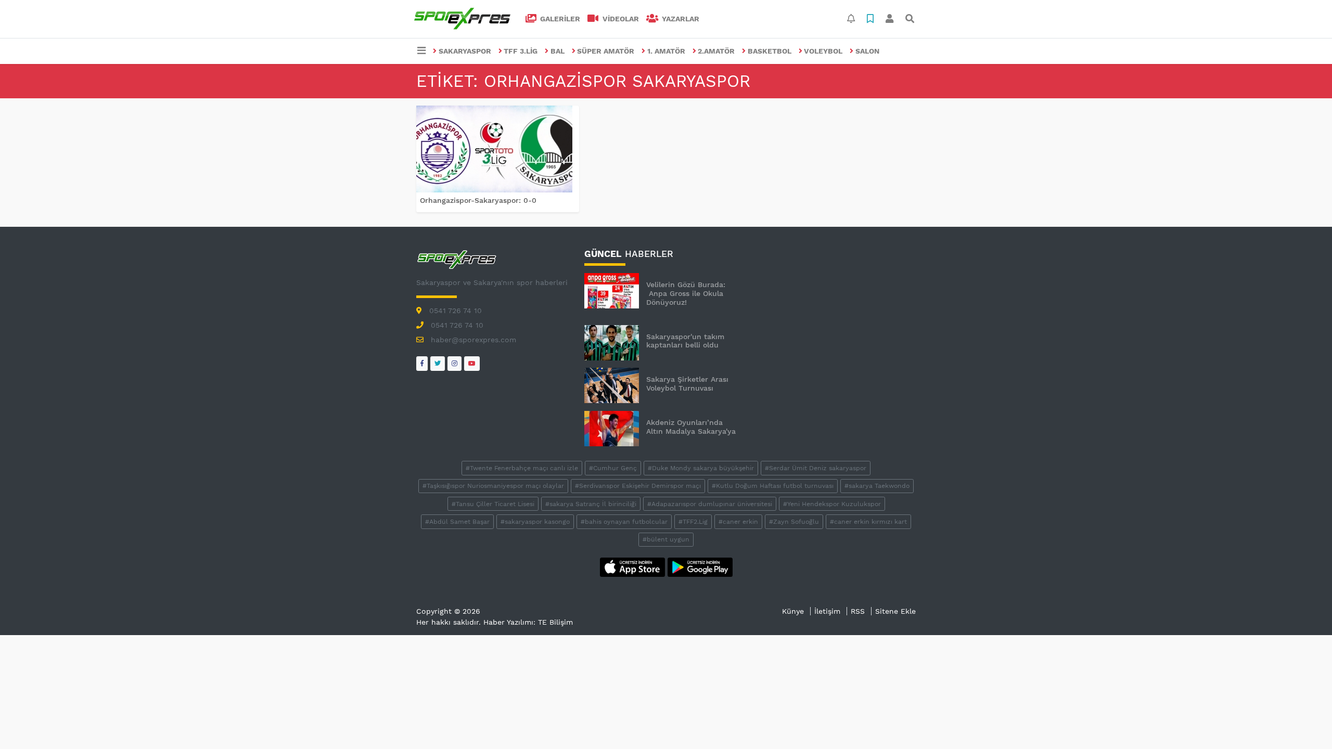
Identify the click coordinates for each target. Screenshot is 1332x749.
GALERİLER (559, 19)
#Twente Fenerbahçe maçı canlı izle (522, 468)
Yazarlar (679, 19)
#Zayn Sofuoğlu (794, 521)
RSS (858, 611)
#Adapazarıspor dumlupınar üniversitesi (709, 504)
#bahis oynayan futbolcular (624, 521)
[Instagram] (454, 363)
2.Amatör (716, 51)
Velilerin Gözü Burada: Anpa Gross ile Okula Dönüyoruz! (685, 293)
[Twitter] (437, 363)
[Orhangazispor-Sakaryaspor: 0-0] (497, 149)
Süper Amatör (605, 51)
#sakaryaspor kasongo (535, 521)
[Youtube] (472, 363)
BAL (557, 51)
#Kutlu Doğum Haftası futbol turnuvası (773, 485)
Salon (867, 51)
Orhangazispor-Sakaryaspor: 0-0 (478, 200)
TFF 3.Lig (520, 51)
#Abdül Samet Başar (457, 521)
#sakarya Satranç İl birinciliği (590, 504)
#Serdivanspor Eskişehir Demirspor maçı (638, 485)
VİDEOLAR (619, 19)
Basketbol (769, 51)
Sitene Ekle (895, 611)
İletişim (827, 611)
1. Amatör (666, 51)
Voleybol (823, 51)
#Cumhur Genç (613, 468)
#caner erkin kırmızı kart (868, 521)
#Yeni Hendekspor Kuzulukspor (832, 504)
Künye (793, 611)
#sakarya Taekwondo (877, 485)
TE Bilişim (555, 622)
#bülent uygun (666, 539)
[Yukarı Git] (1304, 722)
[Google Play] (700, 566)
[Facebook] (422, 363)
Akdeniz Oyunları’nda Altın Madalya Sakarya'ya (691, 426)
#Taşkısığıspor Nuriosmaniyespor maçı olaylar (493, 485)
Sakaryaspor (465, 51)
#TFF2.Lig (693, 521)
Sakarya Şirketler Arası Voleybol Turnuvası (687, 383)
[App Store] (634, 566)
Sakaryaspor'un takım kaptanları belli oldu (685, 341)
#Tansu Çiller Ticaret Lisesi (493, 504)
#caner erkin (738, 521)
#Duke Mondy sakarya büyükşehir (701, 468)
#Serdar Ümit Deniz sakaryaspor (815, 468)
